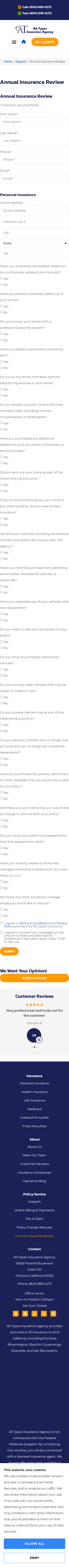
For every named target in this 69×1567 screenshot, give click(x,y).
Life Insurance (34, 1100)
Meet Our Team (34, 1155)
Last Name (9, 133)
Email (5, 170)
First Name (9, 114)
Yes (5, 278)
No (5, 284)
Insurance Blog (34, 1181)
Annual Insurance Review (34, 1236)
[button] (14, 42)
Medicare (34, 1109)
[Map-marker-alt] (16, 1314)
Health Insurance (34, 1092)
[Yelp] (34, 1314)
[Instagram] (44, 1314)
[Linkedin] (53, 1314)
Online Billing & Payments (34, 1210)
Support (21, 61)
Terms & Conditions (34, 923)
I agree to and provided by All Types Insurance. (35, 925)
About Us (34, 1147)
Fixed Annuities (35, 1126)
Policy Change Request (35, 1227)
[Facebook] (25, 1314)
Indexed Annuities (34, 1117)
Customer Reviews (34, 1164)
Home (8, 61)
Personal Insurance (34, 1083)
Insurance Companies (34, 1172)
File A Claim (34, 1219)
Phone (5, 152)
